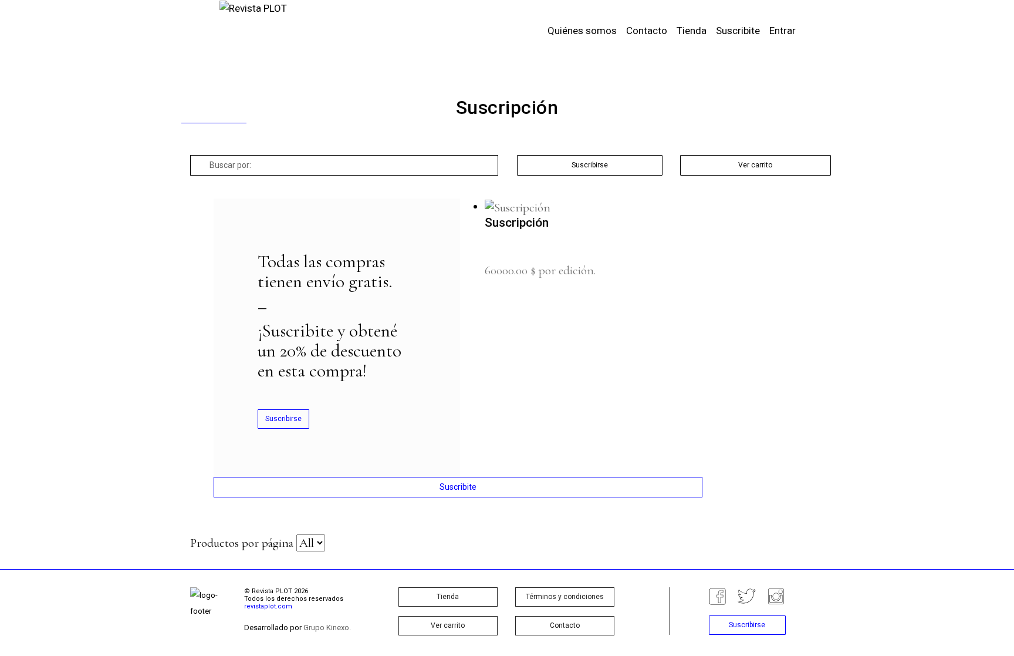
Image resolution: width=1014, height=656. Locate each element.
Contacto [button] (565, 625)
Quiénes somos (582, 30)
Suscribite (738, 30)
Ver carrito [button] (755, 165)
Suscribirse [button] (590, 165)
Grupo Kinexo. (327, 627)
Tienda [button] (448, 597)
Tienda (692, 30)
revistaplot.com (268, 606)
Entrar (782, 30)
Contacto (646, 30)
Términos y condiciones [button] (565, 597)
